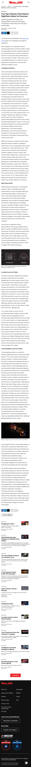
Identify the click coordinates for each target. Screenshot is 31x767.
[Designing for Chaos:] (24, 523)
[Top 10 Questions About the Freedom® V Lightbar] (24, 632)
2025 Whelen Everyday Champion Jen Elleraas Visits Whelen (10, 539)
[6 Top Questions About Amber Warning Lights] (24, 572)
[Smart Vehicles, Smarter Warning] (24, 588)
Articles (9, 6)
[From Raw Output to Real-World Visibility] (24, 617)
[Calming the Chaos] (24, 603)
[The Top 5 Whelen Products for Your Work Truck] (24, 555)
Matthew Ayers (4, 596)
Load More (15, 675)
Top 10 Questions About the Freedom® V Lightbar (10, 633)
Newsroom (3, 6)
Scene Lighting (7, 515)
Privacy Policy (6, 759)
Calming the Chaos (7, 604)
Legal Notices (13, 759)
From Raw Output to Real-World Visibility (9, 618)
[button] (26, 763)
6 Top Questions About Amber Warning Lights (8, 573)
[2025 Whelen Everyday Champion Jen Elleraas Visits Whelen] (24, 537)
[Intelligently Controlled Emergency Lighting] (24, 647)
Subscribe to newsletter (10, 720)
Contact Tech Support (10, 730)
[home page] (7, 683)
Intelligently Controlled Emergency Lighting (8, 648)
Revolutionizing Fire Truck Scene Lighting (9, 662)
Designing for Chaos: (7, 524)
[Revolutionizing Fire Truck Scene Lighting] (24, 661)
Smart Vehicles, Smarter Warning (9, 589)
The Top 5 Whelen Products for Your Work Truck (10, 556)
